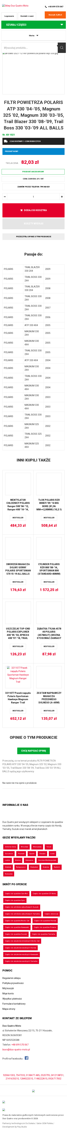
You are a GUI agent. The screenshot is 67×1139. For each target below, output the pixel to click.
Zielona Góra (10, 847)
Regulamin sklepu (11, 978)
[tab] (33, 254)
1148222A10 (40, 1078)
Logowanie (9, 16)
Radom (57, 867)
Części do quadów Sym (15, 900)
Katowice (29, 860)
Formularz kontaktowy (14, 1003)
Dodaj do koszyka (35, 210)
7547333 (20, 1075)
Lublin (7, 860)
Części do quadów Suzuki (16, 934)
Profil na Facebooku (12, 1058)
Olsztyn (42, 854)
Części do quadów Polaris (45, 927)
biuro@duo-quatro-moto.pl (16, 1049)
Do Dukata (30, 1123)
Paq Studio (22, 1127)
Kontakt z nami (27, 16)
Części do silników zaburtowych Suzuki (22, 907)
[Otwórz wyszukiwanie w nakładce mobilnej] (33, 48)
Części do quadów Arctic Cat (17, 921)
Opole (31, 854)
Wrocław (24, 847)
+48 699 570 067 (55, 7)
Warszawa (37, 847)
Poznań (21, 854)
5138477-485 (33, 1075)
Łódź (52, 854)
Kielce (18, 860)
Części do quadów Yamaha (43, 934)
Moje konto (8, 993)
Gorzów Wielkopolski (47, 860)
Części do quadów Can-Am (16, 894)
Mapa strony (8, 1009)
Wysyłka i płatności (12, 998)
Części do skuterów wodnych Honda (20, 948)
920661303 (9, 1075)
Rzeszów (9, 874)
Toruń (48, 847)
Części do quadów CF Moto (44, 894)
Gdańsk (8, 867)
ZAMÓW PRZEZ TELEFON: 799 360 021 (33, 187)
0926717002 (54, 1078)
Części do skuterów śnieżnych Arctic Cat (22, 941)
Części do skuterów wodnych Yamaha (21, 961)
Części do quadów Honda (45, 921)
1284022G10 (26, 1078)
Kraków (46, 867)
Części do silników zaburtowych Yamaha (22, 914)
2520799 (45, 1075)
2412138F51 (57, 1075)
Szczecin (9, 854)
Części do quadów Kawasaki (17, 927)
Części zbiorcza (51, 914)
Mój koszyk (8, 988)
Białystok (34, 867)
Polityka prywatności (13, 983)
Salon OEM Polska (45, 1123)
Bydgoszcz (21, 867)
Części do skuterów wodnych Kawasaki (21, 954)
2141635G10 (12, 1078)
